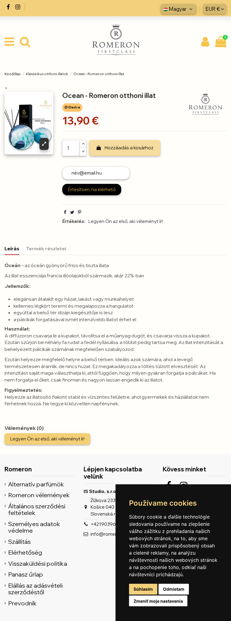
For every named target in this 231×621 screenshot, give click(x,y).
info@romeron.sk (109, 534)
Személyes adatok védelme (34, 527)
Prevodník (22, 603)
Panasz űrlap (25, 574)
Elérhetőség (25, 552)
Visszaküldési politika (37, 563)
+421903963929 (109, 524)
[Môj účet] (205, 42)
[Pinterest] (79, 212)
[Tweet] (72, 212)
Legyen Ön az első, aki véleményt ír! (125, 221)
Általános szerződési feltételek (36, 509)
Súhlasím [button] (143, 589)
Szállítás (19, 541)
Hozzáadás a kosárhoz (129, 148)
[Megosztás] (65, 212)
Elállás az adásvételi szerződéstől (35, 589)
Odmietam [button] (173, 589)
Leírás (12, 248)
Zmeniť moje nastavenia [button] (158, 601)
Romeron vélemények (39, 495)
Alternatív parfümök (36, 484)
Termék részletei (46, 248)
